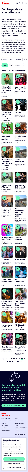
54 (25, 359)
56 (10, 362)
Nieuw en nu (4, 423)
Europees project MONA (21, 427)
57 (13, 362)
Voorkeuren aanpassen (14, 467)
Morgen (11, 59)
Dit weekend (18, 59)
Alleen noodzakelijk (14, 463)
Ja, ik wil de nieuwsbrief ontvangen (13, 405)
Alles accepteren (14, 459)
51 (17, 359)
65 (18, 362)
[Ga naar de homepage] (6, 2)
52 (19, 359)
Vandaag (4, 59)
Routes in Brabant (5, 430)
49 (11, 359)
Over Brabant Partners (20, 421)
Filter (5, 65)
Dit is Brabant (4, 428)
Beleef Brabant (4, 425)
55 (7, 362)
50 (14, 359)
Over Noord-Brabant (6, 421)
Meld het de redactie (20, 434)
